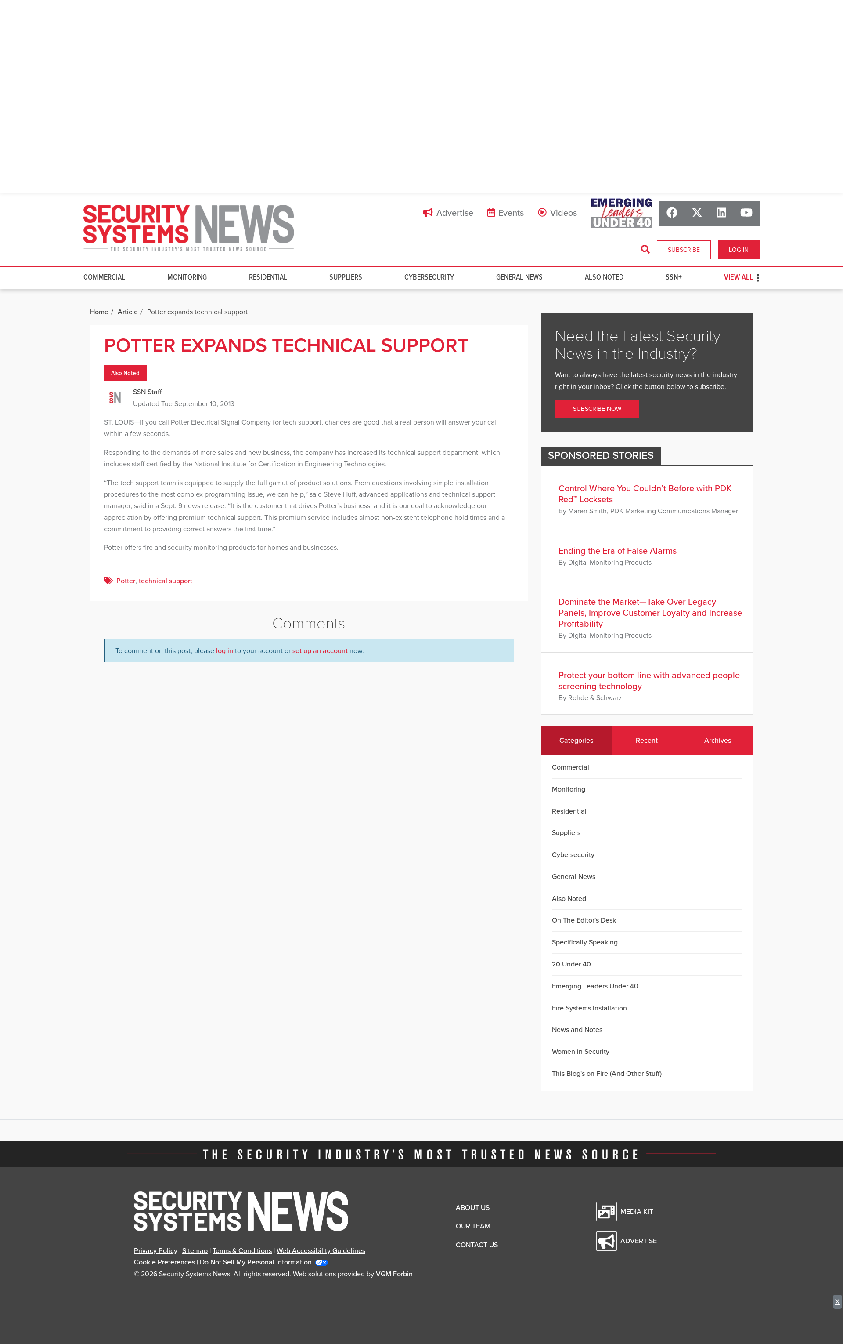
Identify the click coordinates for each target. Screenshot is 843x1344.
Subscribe (684, 250)
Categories (576, 740)
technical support (165, 581)
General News (519, 277)
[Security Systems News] (188, 228)
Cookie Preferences (164, 1262)
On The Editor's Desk (584, 920)
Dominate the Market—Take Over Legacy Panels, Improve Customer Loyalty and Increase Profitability (650, 613)
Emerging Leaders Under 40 (595, 986)
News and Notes (577, 1029)
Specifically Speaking (585, 942)
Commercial (104, 277)
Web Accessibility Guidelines (321, 1250)
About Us (473, 1207)
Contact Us (477, 1245)
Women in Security (580, 1051)
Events (511, 213)
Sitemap (195, 1250)
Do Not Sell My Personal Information (256, 1262)
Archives (717, 740)
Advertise (454, 213)
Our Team (473, 1226)
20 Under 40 (571, 964)
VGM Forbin (394, 1274)
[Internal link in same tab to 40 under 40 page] (621, 213)
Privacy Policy (155, 1250)
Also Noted (604, 277)
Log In (739, 250)
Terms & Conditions (242, 1250)
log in (224, 651)
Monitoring (187, 277)
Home (99, 312)
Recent (647, 740)
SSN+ (674, 277)
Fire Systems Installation (589, 1008)
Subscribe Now (597, 409)
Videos (563, 213)
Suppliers (345, 277)
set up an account (320, 651)
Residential (268, 277)
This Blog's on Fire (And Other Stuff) (607, 1073)
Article (128, 312)
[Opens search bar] (645, 249)
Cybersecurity (429, 277)
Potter (125, 581)
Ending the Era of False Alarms (617, 551)
